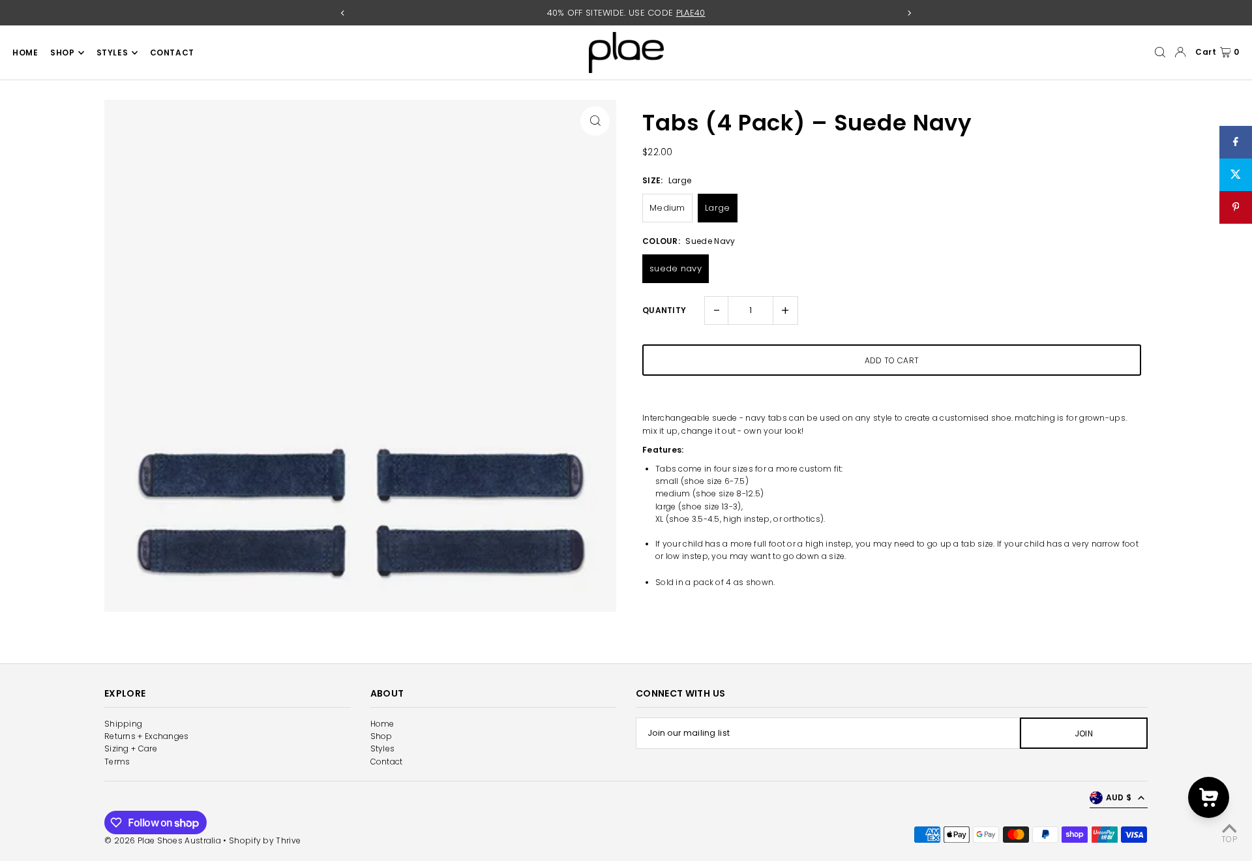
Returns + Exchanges (146, 736)
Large (717, 208)
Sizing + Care (130, 748)
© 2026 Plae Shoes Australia (162, 840)
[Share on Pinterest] (1235, 207)
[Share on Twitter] (1235, 175)
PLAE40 (691, 13)
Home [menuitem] (25, 52)
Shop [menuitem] (62, 52)
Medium (667, 208)
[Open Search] (1160, 52)
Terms (117, 761)
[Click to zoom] (595, 121)
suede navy (675, 268)
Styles (382, 748)
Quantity (664, 310)
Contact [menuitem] (172, 52)
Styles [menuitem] (112, 52)
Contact (386, 761)
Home (382, 723)
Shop (381, 736)
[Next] (909, 13)
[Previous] (343, 13)
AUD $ (1119, 797)
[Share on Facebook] (1235, 142)
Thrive (288, 840)
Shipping (123, 723)
